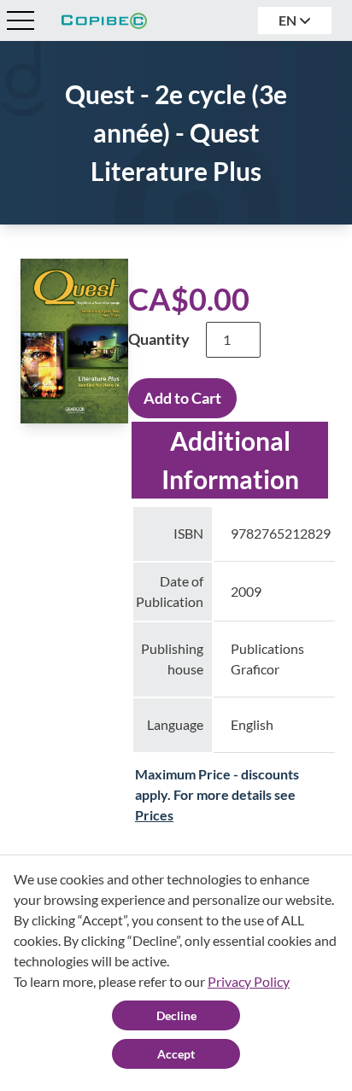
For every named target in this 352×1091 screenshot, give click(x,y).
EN (289, 20)
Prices (154, 815)
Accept (176, 1054)
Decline (176, 1015)
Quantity (159, 339)
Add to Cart (182, 397)
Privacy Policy (249, 981)
